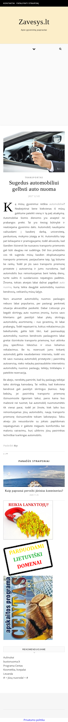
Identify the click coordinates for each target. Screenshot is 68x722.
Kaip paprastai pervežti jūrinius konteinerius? (34, 490)
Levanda (8, 673)
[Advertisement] (34, 89)
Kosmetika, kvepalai (14, 669)
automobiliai (56, 204)
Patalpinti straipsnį (28, 3)
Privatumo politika (34, 720)
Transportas (34, 177)
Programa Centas (13, 665)
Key (16, 445)
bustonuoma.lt (11, 661)
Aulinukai (8, 657)
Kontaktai (9, 3)
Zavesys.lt (34, 22)
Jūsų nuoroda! (16, 677)
